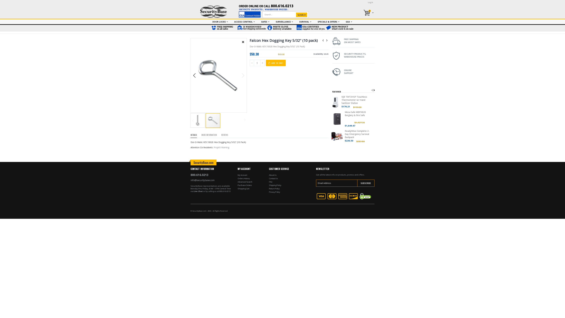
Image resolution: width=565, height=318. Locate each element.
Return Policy (274, 188)
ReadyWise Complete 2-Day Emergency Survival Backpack (357, 134)
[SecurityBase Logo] (213, 11)
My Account (242, 175)
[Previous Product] (323, 40)
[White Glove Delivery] (281, 28)
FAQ (270, 181)
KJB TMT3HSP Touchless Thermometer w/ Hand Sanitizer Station (354, 99)
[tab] (196, 135)
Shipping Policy (275, 185)
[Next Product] (327, 40)
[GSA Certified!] (310, 28)
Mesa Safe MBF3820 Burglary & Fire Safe (355, 114)
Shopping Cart (243, 188)
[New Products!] (340, 28)
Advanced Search (245, 181)
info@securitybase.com (203, 180)
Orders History (244, 178)
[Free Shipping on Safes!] (223, 28)
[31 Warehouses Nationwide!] (251, 28)
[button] (243, 44)
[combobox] (285, 14)
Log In (370, 2)
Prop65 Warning (221, 147)
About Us (272, 175)
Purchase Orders (245, 185)
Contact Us (273, 178)
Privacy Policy (274, 192)
